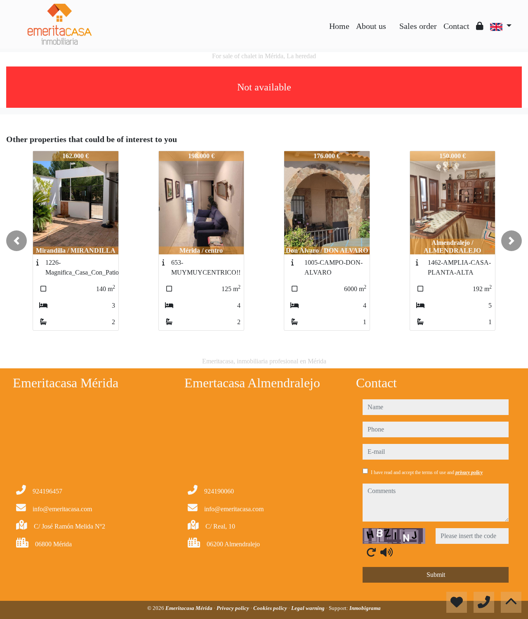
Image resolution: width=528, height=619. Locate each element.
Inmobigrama (365, 608)
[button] (16, 240)
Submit (436, 574)
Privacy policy (233, 608)
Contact (456, 26)
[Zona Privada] (480, 26)
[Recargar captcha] (371, 552)
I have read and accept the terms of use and (427, 472)
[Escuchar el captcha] (386, 552)
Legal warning (308, 608)
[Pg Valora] (392, 20)
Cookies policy (270, 608)
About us (371, 26)
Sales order (418, 26)
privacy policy (469, 472)
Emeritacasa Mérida (189, 608)
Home (339, 26)
